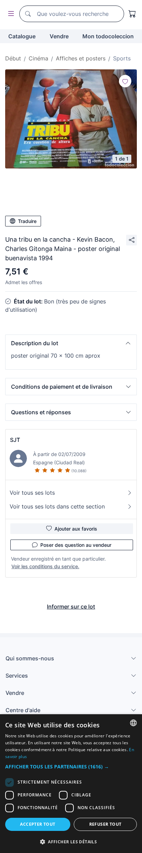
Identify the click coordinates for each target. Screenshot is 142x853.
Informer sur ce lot (71, 606)
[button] (71, 343)
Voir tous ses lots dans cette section (57, 506)
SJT (15, 439)
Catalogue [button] (22, 36)
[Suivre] (125, 81)
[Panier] (132, 13)
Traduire (27, 221)
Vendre (59, 36)
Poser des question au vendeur (75, 545)
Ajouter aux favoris (75, 529)
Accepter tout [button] (37, 824)
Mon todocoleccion (108, 36)
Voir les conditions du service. (45, 566)
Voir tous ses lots (32, 492)
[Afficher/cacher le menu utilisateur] (9, 14)
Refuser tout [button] (105, 824)
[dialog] (71, 783)
